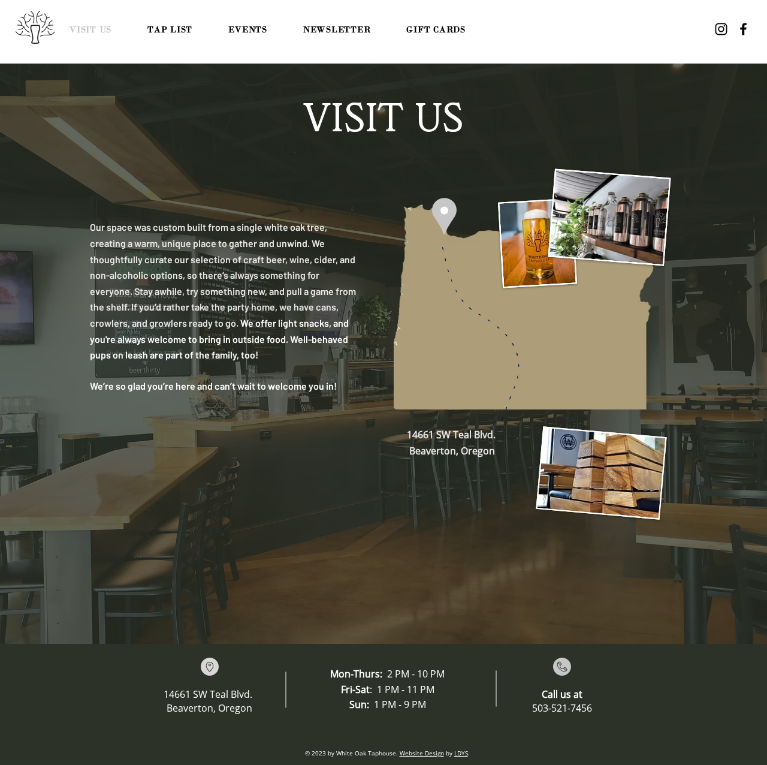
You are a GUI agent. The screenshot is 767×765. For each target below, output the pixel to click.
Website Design (422, 753)
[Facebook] (743, 29)
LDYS (461, 753)
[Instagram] (721, 29)
